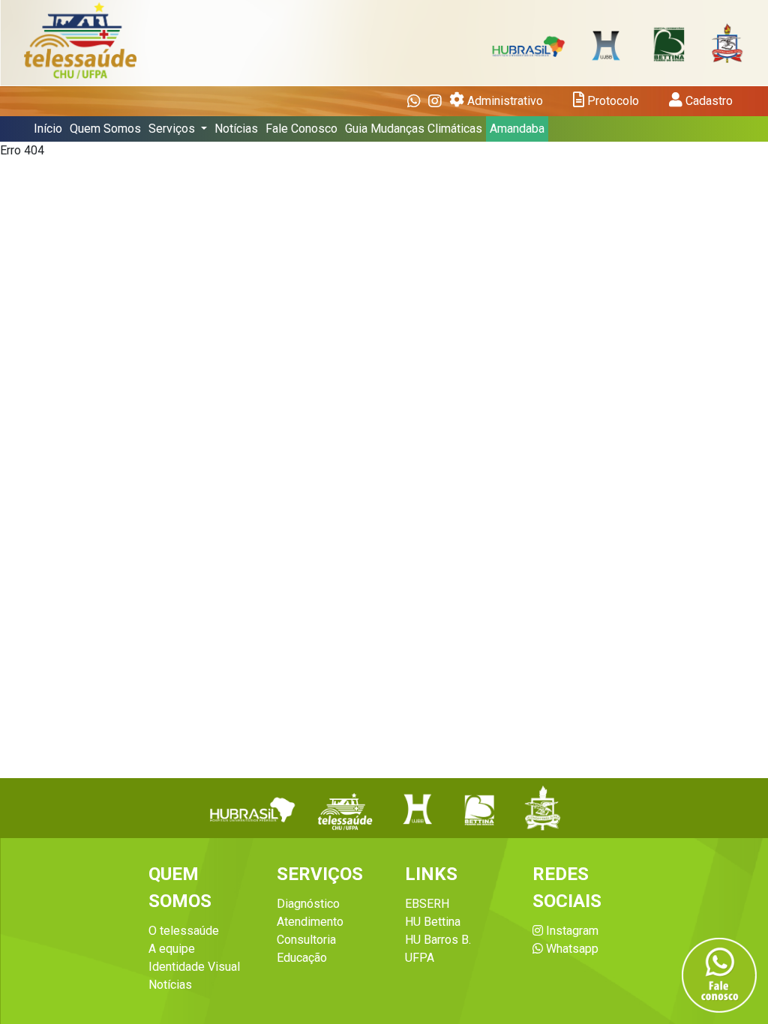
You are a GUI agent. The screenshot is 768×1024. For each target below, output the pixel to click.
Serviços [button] (173, 128)
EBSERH (427, 904)
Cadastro (707, 101)
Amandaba (517, 128)
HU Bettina (432, 922)
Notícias (236, 128)
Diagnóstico (308, 904)
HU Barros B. (438, 940)
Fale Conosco (302, 128)
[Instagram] (435, 101)
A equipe (171, 949)
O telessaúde (183, 931)
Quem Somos (105, 128)
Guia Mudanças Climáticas (413, 128)
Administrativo (503, 101)
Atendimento (310, 922)
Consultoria (306, 940)
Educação (302, 958)
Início (48, 128)
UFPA (419, 958)
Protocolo (611, 101)
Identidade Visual (194, 967)
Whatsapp (570, 949)
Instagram (570, 931)
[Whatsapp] (414, 101)
